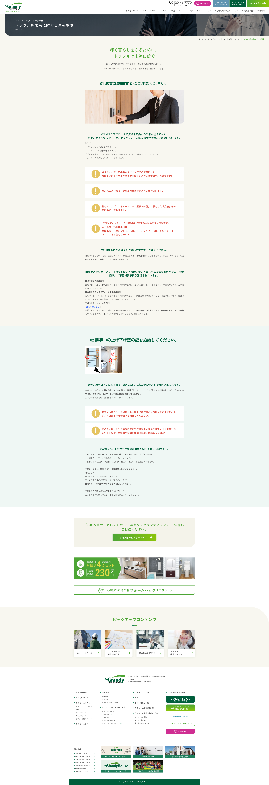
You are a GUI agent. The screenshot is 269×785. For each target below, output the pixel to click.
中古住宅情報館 (80, 769)
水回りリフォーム (82, 710)
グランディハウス (81, 753)
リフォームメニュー (84, 702)
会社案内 (105, 692)
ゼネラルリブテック (82, 772)
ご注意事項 (105, 717)
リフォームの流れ (141, 717)
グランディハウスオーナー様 (113, 707)
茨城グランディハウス (82, 757)
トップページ (81, 692)
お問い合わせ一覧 (142, 702)
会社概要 (105, 696)
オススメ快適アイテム (109, 720)
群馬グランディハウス (82, 760)
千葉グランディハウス (82, 762)
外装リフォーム (81, 716)
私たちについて (132, 11)
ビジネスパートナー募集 (110, 702)
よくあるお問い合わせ (142, 723)
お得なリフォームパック (84, 707)
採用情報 (105, 699)
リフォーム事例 (168, 11)
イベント (200, 11)
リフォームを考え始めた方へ (146, 713)
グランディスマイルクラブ (111, 723)
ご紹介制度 (105, 714)
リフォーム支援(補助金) (244, 11)
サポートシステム (108, 711)
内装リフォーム (81, 713)
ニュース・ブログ (186, 11)
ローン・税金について (142, 720)
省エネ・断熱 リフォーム (84, 719)
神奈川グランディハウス (83, 766)
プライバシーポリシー (176, 692)
